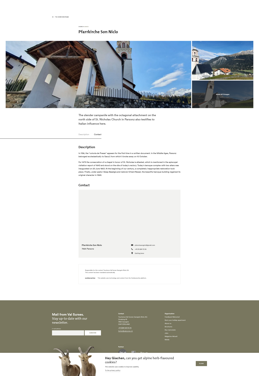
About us (168, 323)
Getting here (139, 253)
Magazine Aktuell (171, 336)
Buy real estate (170, 330)
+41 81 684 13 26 (140, 249)
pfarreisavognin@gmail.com (145, 245)
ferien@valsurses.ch (125, 331)
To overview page (62, 17)
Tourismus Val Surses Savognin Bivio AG (116, 270)
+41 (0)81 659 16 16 (124, 328)
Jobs (166, 333)
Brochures (168, 327)
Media (167, 340)
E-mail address (56, 329)
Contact (97, 134)
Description (84, 134)
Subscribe (92, 333)
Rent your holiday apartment (175, 320)
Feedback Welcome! (172, 317)
